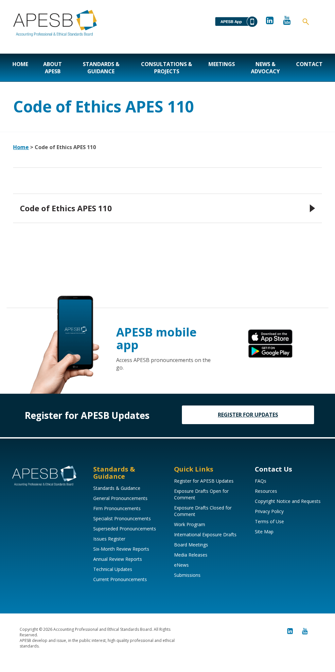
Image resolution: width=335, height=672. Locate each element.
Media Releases (190, 555)
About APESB (52, 67)
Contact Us (273, 469)
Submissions (187, 575)
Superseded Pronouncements (124, 529)
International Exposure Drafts (205, 534)
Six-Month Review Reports (121, 549)
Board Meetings (191, 545)
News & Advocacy (265, 67)
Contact (309, 64)
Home (20, 64)
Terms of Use (269, 521)
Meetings (221, 64)
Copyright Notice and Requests (288, 501)
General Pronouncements (120, 498)
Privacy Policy (269, 511)
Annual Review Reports (117, 559)
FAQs (260, 481)
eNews (181, 565)
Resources (266, 491)
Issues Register (109, 539)
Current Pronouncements (120, 579)
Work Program (189, 524)
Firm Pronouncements (117, 508)
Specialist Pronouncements (122, 518)
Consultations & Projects (166, 67)
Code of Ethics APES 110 (66, 208)
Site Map (264, 531)
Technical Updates (112, 569)
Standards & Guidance (101, 67)
